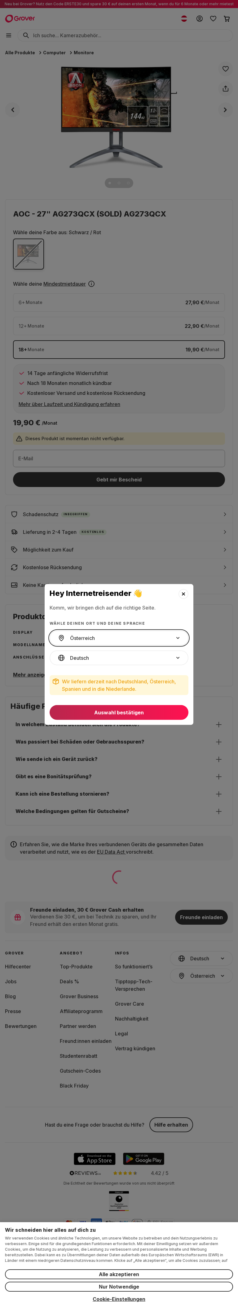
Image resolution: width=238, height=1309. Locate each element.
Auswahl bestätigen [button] (119, 712)
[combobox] (119, 638)
